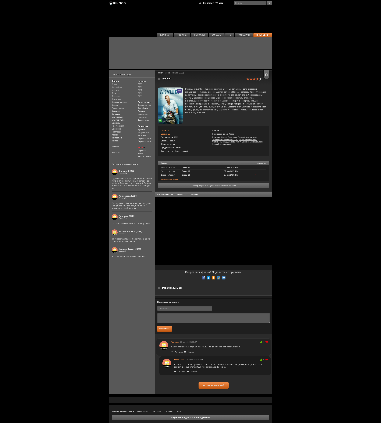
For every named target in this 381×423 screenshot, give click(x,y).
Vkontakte (157, 411)
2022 (140, 96)
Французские (143, 120)
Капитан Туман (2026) (130, 249)
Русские (141, 111)
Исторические (118, 108)
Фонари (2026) (126, 171)
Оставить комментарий (213, 385)
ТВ (229, 35)
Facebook (169, 411)
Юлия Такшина (245, 139)
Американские (144, 105)
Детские (115, 147)
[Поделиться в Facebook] (203, 277)
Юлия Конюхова (243, 142)
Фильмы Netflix (144, 156)
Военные (116, 96)
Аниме (114, 84)
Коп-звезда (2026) (128, 196)
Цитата (191, 352)
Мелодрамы (117, 117)
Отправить (164, 328)
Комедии (116, 111)
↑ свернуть (261, 163)
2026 (140, 84)
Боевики (115, 90)
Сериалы (199, 35)
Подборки (244, 35)
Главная (165, 35)
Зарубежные (143, 132)
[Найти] (269, 3)
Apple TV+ (116, 153)
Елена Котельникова (221, 144)
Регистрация (208, 3)
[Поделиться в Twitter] (208, 277)
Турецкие (142, 135)
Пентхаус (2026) (127, 216)
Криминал (116, 114)
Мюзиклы (116, 123)
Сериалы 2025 (144, 141)
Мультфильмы (118, 120)
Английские (143, 108)
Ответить (179, 352)
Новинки (182, 35)
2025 (140, 87)
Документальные (119, 102)
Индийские (142, 114)
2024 (140, 90)
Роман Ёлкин (257, 142)
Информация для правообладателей (190, 417)
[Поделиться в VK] (223, 277)
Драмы (115, 105)
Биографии (117, 87)
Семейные (116, 129)
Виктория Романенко (228, 139)
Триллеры (116, 132)
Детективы (116, 99)
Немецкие (142, 117)
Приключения (118, 126)
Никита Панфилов (229, 137)
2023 (140, 93)
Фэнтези (115, 141)
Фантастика (117, 138)
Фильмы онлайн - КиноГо (123, 411)
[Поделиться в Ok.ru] (213, 277)
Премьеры (262, 35)
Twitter (179, 411)
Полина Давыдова (227, 142)
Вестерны (116, 93)
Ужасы (115, 135)
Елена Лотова (244, 137)
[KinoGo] (117, 3)
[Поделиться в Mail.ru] (218, 277)
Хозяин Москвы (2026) (130, 231)
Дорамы (217, 35)
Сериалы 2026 (144, 138)
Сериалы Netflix (142, 152)
